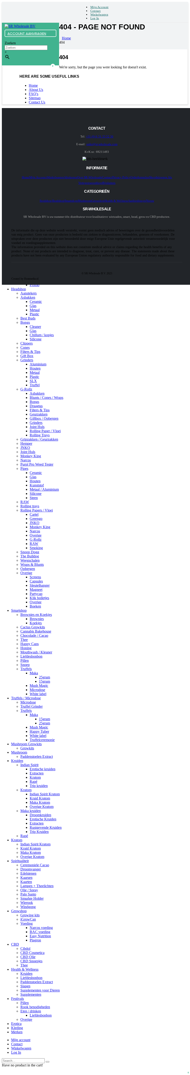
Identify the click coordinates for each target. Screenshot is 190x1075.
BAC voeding (40, 932)
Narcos (25, 460)
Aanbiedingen (137, 200)
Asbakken (27, 297)
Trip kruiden (39, 786)
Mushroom (85, 200)
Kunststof (37, 485)
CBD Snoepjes (31, 961)
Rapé (33, 782)
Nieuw (150, 200)
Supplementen (30, 994)
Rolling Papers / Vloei (36, 510)
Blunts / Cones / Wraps (46, 398)
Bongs (25, 322)
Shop (152, 177)
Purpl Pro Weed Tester (36, 464)
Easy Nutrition (40, 936)
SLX (33, 381)
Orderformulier (139, 177)
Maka (34, 673)
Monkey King (30, 456)
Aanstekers (28, 293)
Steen (34, 498)
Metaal (35, 310)
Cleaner (35, 327)
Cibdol (25, 948)
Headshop (58, 200)
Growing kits (30, 915)
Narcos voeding (41, 928)
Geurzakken (39, 414)
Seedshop (46, 200)
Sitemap (35, 98)
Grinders (26, 360)
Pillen (24, 660)
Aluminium (38, 364)
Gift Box (26, 356)
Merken (16, 1032)
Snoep (25, 665)
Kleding (17, 1028)
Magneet (36, 590)
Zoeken (10, 43)
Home (33, 85)
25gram (44, 677)
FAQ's (33, 94)
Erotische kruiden (42, 769)
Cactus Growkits (32, 627)
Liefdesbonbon (31, 656)
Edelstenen (28, 873)
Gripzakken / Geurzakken (39, 439)
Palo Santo (28, 894)
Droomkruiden (40, 815)
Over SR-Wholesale (89, 177)
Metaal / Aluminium (44, 489)
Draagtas (36, 406)
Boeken (35, 606)
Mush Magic (39, 686)
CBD (15, 944)
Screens (35, 577)
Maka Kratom (40, 802)
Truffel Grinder (31, 706)
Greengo (36, 519)
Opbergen (27, 569)
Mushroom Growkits (26, 744)
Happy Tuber (39, 731)
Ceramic (36, 302)
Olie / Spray (29, 890)
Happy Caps (29, 644)
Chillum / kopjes (42, 335)
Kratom (35, 777)
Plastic (34, 314)
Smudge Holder (32, 898)
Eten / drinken (30, 1011)
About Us (36, 90)
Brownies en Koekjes (36, 615)
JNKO (25, 448)
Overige (35, 535)
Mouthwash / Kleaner (36, 652)
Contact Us (37, 102)
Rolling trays (29, 506)
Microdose (37, 690)
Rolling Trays (40, 435)
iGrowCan (28, 919)
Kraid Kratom (40, 798)
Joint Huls (37, 427)
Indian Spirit (29, 765)
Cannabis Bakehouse (35, 631)
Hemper (26, 443)
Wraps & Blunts (32, 564)
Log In (94, 18)
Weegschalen (30, 560)
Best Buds (27, 318)
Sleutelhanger (40, 585)
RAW (24, 502)
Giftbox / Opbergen (44, 418)
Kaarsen (26, 878)
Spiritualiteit (20, 861)
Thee (24, 640)
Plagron (35, 940)
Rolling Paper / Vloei (45, 431)
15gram (44, 681)
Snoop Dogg (29, 552)
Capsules (36, 581)
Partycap (36, 594)
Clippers (26, 343)
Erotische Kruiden (43, 819)
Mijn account (99, 7)
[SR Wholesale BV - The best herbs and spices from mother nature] (20, 26)
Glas (33, 306)
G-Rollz (26, 389)
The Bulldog (29, 556)
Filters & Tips (30, 352)
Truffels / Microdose (26, 698)
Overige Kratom (42, 807)
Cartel (34, 514)
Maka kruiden (30, 811)
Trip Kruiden (39, 832)
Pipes (24, 468)
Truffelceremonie (42, 740)
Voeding (26, 923)
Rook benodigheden (35, 1007)
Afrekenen (70, 177)
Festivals (17, 999)
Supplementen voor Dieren (40, 990)
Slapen (25, 986)
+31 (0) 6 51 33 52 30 (99, 136)
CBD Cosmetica (32, 953)
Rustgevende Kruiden (46, 827)
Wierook (26, 903)
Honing (26, 648)
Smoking (36, 548)
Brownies (37, 619)
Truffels (26, 669)
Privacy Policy (121, 177)
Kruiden (17, 761)
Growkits (27, 748)
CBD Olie (27, 957)
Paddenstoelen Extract (36, 756)
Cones (25, 347)
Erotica (16, 1024)
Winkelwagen (99, 14)
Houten (35, 368)
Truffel (35, 385)
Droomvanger (30, 869)
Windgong (28, 907)
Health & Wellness (116, 200)
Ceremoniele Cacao (34, 865)
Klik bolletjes (39, 598)
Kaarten (26, 882)
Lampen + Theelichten (37, 886)
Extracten (37, 773)
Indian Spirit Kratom (45, 794)
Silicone (35, 339)
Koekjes (36, 623)
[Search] (47, 1061)
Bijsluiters (109, 183)
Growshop (98, 200)
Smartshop (71, 200)
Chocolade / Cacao (34, 635)
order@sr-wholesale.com (101, 144)
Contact (95, 11)
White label (38, 694)
